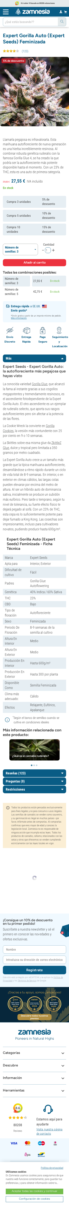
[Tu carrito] (65, 11)
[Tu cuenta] (60, 11)
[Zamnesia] (32, 11)
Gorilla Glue (39, 384)
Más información (19, 318)
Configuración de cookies (34, 1198)
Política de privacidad (52, 1167)
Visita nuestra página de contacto (49, 1131)
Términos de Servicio (27, 980)
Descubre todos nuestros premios (34, 1017)
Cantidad (48, 244)
